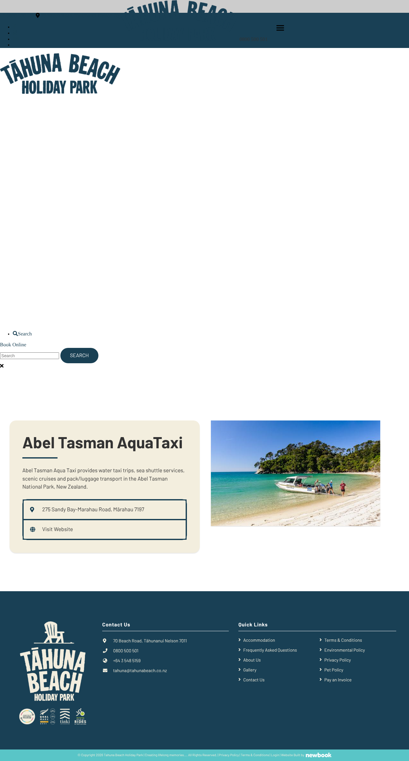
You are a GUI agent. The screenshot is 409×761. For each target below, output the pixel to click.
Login (275, 755)
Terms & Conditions (343, 640)
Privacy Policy (337, 660)
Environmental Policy (344, 650)
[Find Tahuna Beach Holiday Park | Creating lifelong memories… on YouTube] (16, 39)
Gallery (249, 669)
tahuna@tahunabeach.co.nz (140, 670)
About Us (252, 660)
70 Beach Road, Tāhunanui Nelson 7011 (82, 16)
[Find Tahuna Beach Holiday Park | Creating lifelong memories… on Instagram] (15, 33)
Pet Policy (333, 669)
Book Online (13, 345)
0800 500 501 (254, 39)
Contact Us (254, 679)
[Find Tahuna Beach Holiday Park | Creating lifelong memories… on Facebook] (14, 27)
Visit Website (57, 529)
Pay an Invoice (337, 679)
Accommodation (259, 640)
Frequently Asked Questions (270, 650)
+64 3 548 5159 (127, 660)
